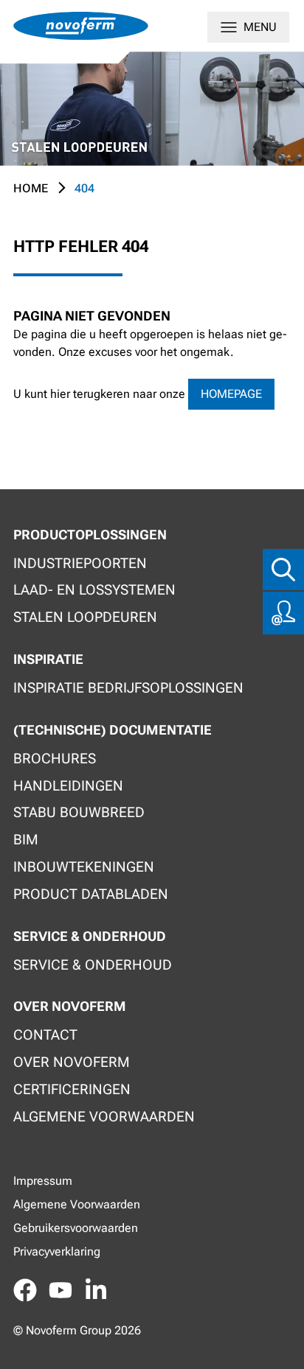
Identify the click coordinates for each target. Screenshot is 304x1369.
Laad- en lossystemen (94, 589)
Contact (45, 1034)
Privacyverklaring (56, 1251)
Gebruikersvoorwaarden (75, 1228)
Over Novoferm (71, 1062)
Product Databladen (90, 894)
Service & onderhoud (92, 964)
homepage (231, 394)
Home (30, 188)
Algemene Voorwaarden (76, 1204)
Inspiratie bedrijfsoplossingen (128, 687)
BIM (25, 839)
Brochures (54, 758)
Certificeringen (72, 1089)
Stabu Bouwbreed (79, 812)
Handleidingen (68, 785)
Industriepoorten (80, 563)
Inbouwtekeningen (83, 866)
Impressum (42, 1181)
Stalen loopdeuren (85, 617)
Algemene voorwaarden (104, 1116)
